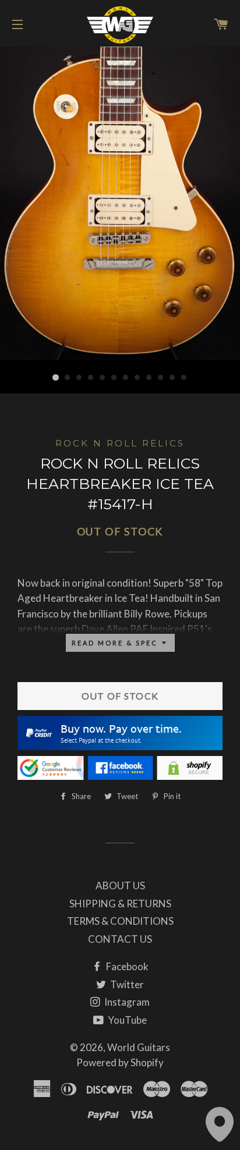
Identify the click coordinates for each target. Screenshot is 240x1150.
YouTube (126, 1020)
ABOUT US (120, 885)
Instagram (126, 1002)
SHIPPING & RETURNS (120, 903)
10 (161, 378)
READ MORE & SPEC (116, 643)
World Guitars (138, 1047)
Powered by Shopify (120, 1062)
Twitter (126, 984)
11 (172, 378)
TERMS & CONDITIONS (120, 921)
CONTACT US (120, 939)
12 (184, 378)
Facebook (126, 966)
